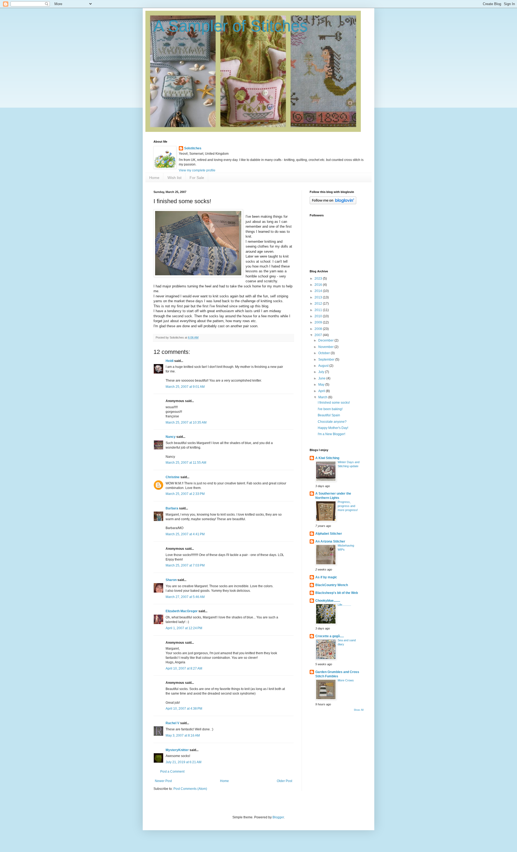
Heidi (169, 361)
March (323, 397)
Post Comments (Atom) (190, 789)
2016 (319, 285)
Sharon (171, 580)
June (322, 378)
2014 (319, 291)
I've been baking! (330, 409)
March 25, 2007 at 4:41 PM (185, 534)
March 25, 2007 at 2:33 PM (185, 494)
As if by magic (326, 577)
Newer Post (163, 781)
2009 (319, 322)
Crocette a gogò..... (329, 636)
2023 (319, 278)
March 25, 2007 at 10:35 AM (186, 422)
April (322, 391)
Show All (359, 710)
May (321, 384)
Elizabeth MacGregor (182, 611)
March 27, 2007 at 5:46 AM (185, 597)
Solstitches (192, 148)
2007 (319, 335)
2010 (319, 316)
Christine (173, 477)
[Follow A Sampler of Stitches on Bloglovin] (333, 203)
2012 (319, 303)
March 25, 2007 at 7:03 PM (185, 565)
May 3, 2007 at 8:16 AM (183, 735)
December (326, 340)
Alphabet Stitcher (328, 534)
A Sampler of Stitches (230, 26)
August (323, 366)
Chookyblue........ (327, 601)
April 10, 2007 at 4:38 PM (184, 708)
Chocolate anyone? (332, 422)
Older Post (284, 781)
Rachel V (172, 723)
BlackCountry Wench (331, 585)
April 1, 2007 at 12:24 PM (184, 628)
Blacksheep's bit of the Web (336, 593)
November (326, 347)
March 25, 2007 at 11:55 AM (186, 462)
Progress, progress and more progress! (348, 506)
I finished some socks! (334, 402)
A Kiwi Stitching (327, 458)
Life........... (344, 604)
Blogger (278, 817)
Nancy (171, 437)
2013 (319, 297)
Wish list (174, 177)
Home (154, 177)
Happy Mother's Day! (333, 428)
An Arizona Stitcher (330, 541)
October (324, 353)
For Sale (197, 177)
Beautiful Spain (329, 415)
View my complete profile (197, 170)
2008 (319, 329)
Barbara (172, 508)
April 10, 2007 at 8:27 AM (184, 668)
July (321, 372)
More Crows (346, 680)
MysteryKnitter (177, 750)
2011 (319, 310)
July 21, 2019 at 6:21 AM (183, 762)
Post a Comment (172, 771)
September (326, 359)
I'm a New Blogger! (331, 434)
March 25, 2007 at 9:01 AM (185, 387)
